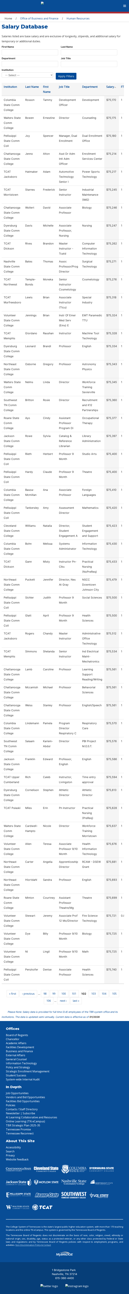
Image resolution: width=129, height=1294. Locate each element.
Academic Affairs (16, 1043)
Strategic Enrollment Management (27, 1071)
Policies (10, 1105)
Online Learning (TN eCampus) (25, 1121)
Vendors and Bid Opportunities (25, 1097)
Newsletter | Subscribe (20, 1113)
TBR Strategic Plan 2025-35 (23, 1125)
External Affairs (15, 1055)
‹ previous (28, 994)
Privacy (10, 1155)
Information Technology (21, 1063)
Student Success (16, 1075)
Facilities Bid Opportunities (23, 1101)
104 (104, 994)
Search (10, 1151)
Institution (8, 69)
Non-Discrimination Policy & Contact (33, 1245)
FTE (123, 87)
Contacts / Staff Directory (22, 1109)
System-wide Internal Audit (23, 1079)
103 (93, 994)
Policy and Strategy (18, 1067)
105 (114, 994)
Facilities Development (20, 1047)
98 (45, 994)
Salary (110, 87)
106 (48, 1001)
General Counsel (16, 1059)
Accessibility (13, 1147)
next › (63, 1001)
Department (8, 58)
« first (12, 994)
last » (76, 1001)
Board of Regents (17, 1035)
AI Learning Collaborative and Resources (31, 1117)
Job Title (66, 58)
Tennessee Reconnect (20, 1133)
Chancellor (12, 1039)
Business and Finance (19, 1051)
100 (63, 994)
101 (74, 994)
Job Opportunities (17, 1093)
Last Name (67, 46)
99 (53, 994)
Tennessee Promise (18, 1129)
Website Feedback (17, 1159)
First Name (8, 46)
